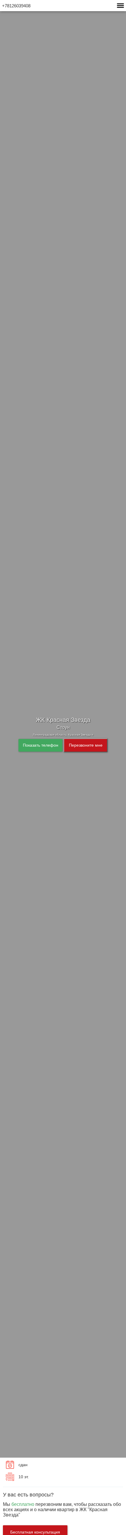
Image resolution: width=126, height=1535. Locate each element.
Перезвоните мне (86, 745)
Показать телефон (40, 745)
